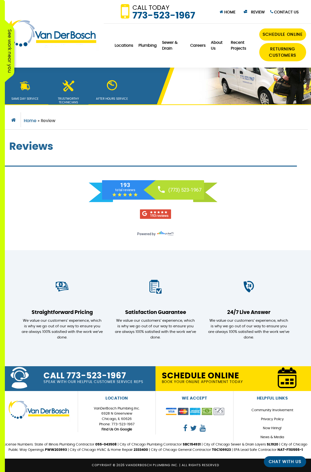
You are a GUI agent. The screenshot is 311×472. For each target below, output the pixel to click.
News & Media (272, 437)
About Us (217, 45)
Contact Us (286, 12)
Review (257, 12)
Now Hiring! (272, 428)
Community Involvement (272, 410)
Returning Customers (282, 52)
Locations (124, 45)
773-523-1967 (163, 12)
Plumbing (147, 45)
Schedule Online (283, 34)
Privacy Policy (272, 419)
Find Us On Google (117, 429)
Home (229, 12)
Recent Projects (238, 45)
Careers (198, 45)
